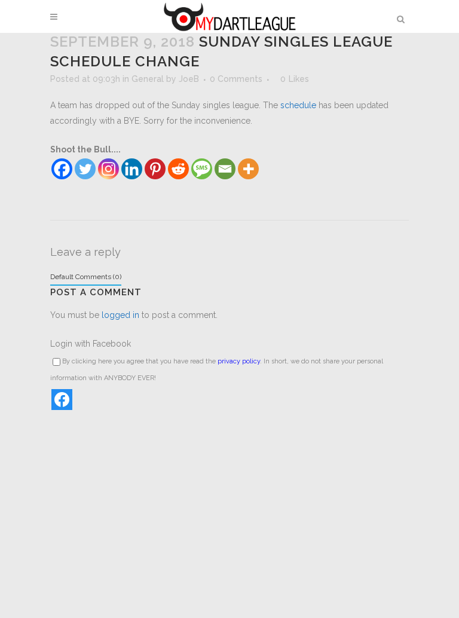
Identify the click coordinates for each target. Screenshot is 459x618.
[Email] (225, 168)
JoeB (189, 79)
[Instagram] (108, 168)
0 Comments (236, 79)
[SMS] (201, 168)
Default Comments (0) (85, 277)
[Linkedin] (131, 168)
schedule (298, 105)
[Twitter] (85, 168)
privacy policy (239, 361)
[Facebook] (61, 168)
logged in (120, 315)
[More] (248, 168)
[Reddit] (178, 168)
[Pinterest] (155, 168)
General (147, 79)
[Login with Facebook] (61, 399)
